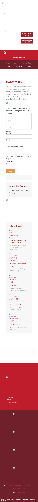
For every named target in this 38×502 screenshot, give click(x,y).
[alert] (19, 191)
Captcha (10, 161)
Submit (10, 171)
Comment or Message (14, 147)
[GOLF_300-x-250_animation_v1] (19, 200)
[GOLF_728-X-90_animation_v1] (19, 3)
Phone (8, 133)
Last (9, 127)
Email (9, 140)
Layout (8, 131)
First (9, 120)
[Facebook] (5, 52)
